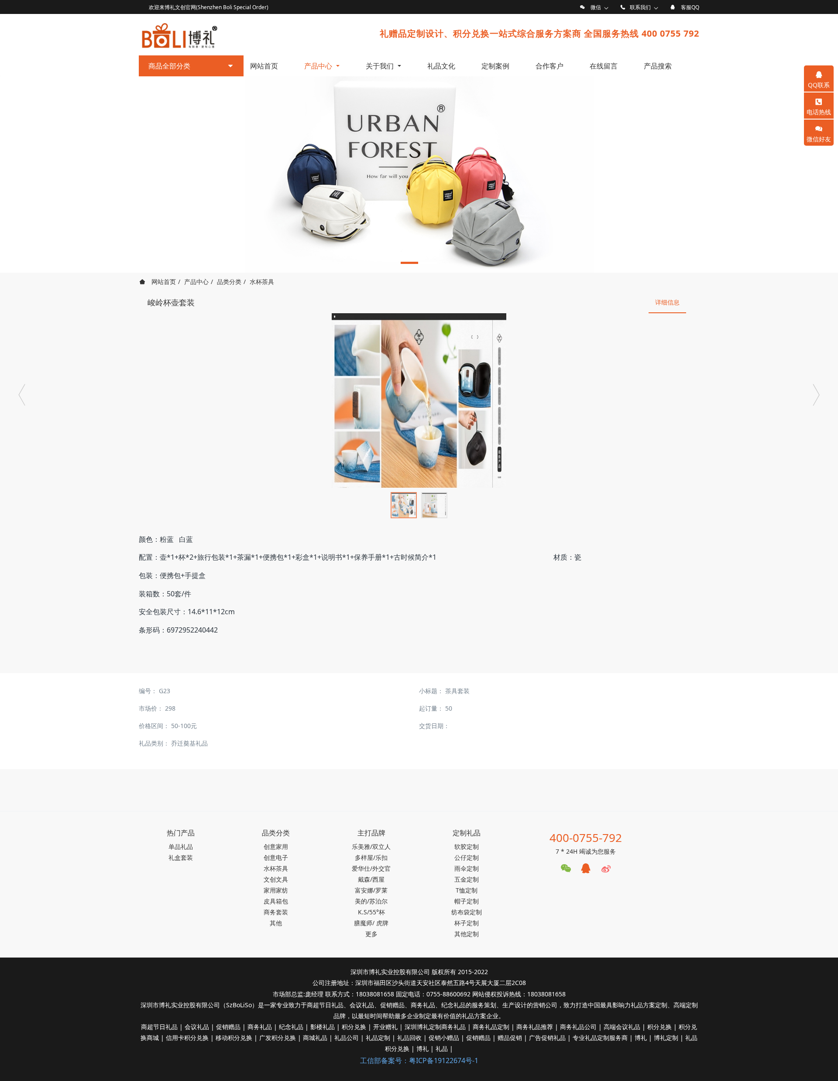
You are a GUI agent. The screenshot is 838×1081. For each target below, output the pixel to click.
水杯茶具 (262, 281)
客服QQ (690, 7)
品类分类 (229, 281)
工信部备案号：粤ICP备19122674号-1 (419, 1060)
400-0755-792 (586, 837)
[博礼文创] (179, 34)
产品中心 (196, 281)
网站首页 (264, 66)
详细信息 (667, 302)
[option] (419, 174)
